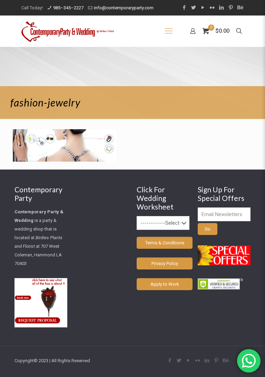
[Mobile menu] (169, 31)
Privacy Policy (164, 263)
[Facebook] (184, 7)
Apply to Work (164, 284)
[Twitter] (193, 7)
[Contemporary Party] (67, 31)
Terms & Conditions (164, 242)
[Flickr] (212, 7)
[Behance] (240, 7)
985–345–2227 (68, 7)
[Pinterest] (230, 7)
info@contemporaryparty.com (124, 7)
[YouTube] (202, 7)
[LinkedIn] (221, 7)
